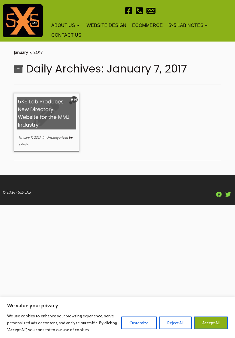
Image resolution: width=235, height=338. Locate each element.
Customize (139, 322)
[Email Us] (151, 12)
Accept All (211, 322)
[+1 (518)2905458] (139, 12)
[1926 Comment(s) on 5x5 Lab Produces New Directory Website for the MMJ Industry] (74, 104)
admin (23, 145)
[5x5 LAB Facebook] (128, 12)
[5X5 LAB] (219, 195)
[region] (117, 317)
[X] (228, 195)
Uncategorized (57, 137)
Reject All (175, 322)
